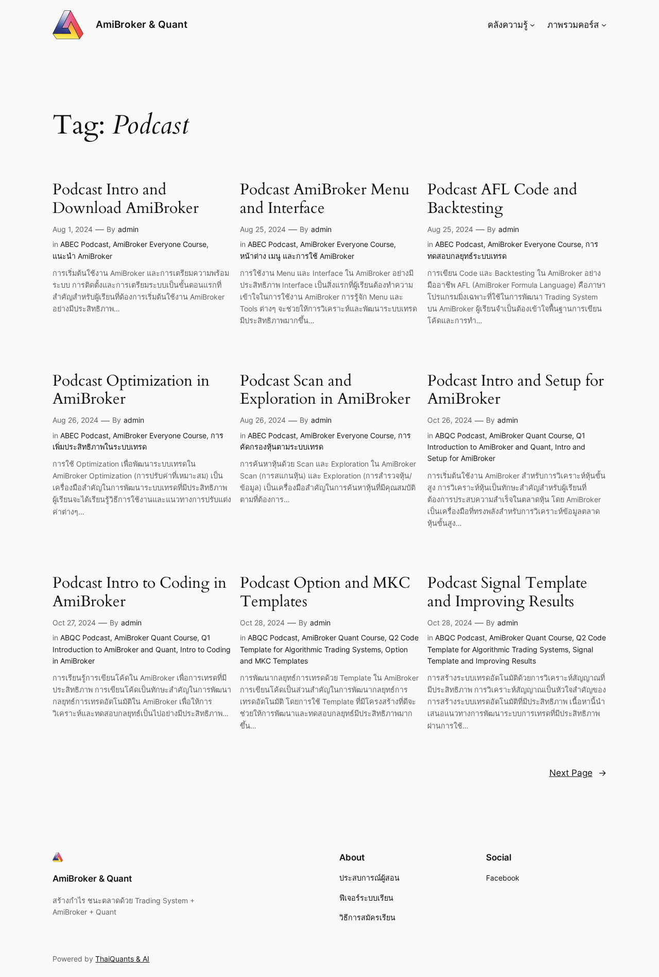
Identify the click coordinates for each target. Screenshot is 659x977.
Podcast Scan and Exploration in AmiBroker (325, 390)
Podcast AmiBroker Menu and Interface (324, 199)
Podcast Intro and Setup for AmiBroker (515, 390)
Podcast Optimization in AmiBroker (131, 390)
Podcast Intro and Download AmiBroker (126, 199)
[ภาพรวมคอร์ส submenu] (603, 24)
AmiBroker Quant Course (530, 435)
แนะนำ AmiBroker (82, 256)
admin (128, 229)
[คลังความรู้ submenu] (532, 24)
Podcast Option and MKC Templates (325, 592)
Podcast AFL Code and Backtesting (502, 199)
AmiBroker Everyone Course (159, 244)
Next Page (577, 773)
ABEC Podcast (84, 244)
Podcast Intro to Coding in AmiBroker (140, 592)
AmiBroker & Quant (141, 24)
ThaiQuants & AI (122, 958)
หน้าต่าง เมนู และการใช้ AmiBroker (297, 256)
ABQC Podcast (460, 435)
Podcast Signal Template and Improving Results (507, 592)
